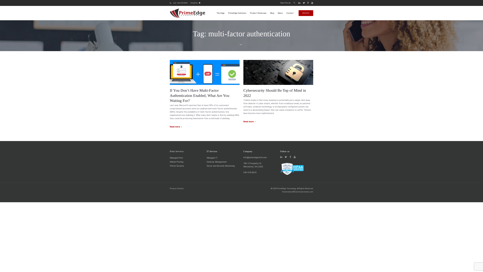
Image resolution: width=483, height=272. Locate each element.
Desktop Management (217, 162)
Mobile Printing (176, 162)
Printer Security (177, 166)
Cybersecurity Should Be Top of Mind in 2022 (274, 93)
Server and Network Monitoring (221, 166)
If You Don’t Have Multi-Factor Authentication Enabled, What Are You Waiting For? (199, 95)
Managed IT (212, 158)
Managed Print (176, 158)
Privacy (173, 189)
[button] (294, 3)
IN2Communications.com (302, 192)
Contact (180, 189)
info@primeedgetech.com (255, 157)
